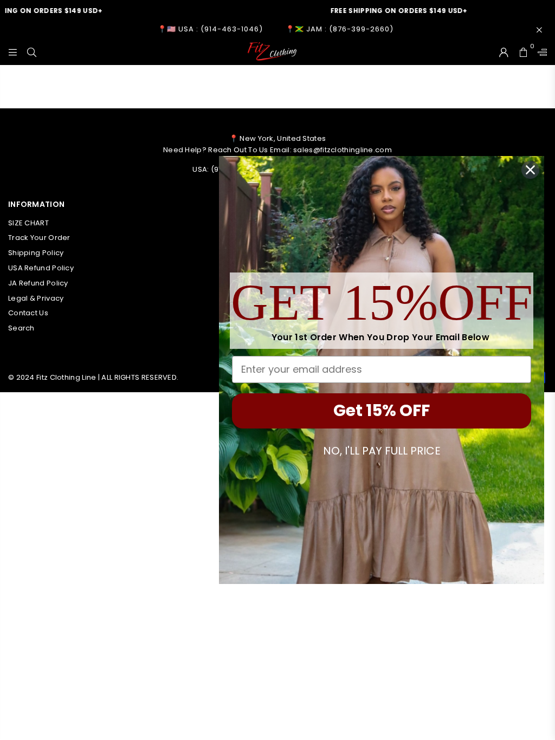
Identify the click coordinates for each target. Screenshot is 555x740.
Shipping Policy (36, 253)
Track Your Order (39, 237)
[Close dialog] (530, 169)
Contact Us (28, 313)
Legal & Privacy (36, 298)
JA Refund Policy (38, 283)
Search (21, 328)
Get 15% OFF (381, 410)
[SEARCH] (31, 51)
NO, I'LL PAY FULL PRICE (382, 450)
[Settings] (540, 51)
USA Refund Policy (41, 268)
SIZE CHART (28, 223)
